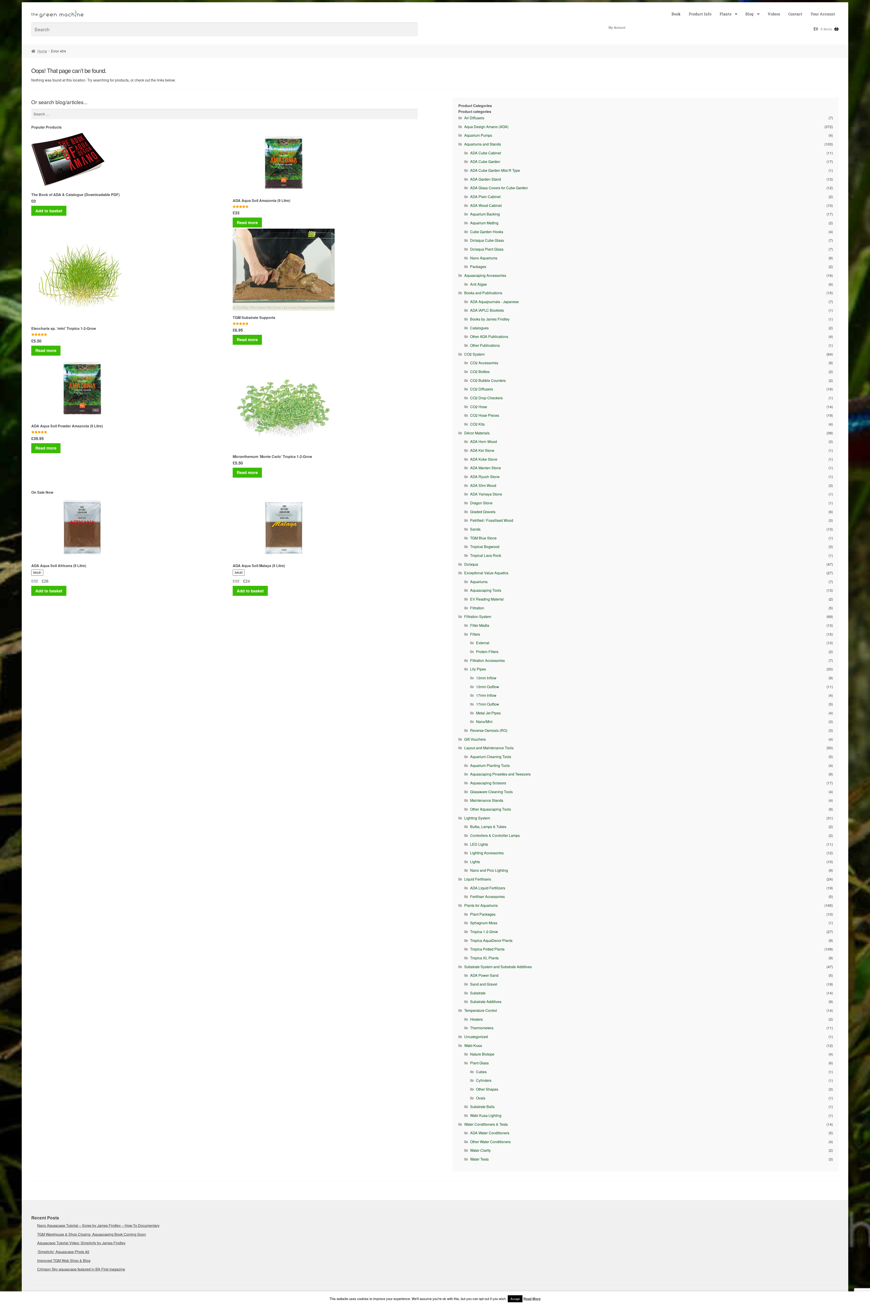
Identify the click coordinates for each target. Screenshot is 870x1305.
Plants (725, 14)
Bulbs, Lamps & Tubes (488, 826)
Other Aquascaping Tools (490, 809)
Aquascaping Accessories (485, 275)
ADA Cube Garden (485, 161)
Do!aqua (471, 564)
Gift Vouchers (475, 739)
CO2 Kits (477, 424)
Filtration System (477, 616)
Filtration (477, 608)
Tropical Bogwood (484, 546)
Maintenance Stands (486, 800)
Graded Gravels (482, 511)
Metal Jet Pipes (488, 713)
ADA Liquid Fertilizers (487, 888)
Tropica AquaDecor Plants (491, 940)
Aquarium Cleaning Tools (490, 756)
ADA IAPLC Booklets (487, 310)
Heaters (476, 1019)
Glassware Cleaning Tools (491, 791)
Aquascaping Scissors (488, 782)
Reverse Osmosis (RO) (488, 730)
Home (42, 51)
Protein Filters (487, 651)
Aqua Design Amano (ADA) (486, 126)
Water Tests (479, 1159)
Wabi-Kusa (473, 1045)
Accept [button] (515, 1299)
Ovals (480, 1098)
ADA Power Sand (484, 975)
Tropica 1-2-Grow (484, 931)
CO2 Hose (478, 406)
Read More (532, 1298)
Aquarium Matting (484, 222)
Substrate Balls (482, 1106)
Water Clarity (480, 1150)
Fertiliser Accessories (487, 896)
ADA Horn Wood (483, 441)
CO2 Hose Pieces (484, 415)
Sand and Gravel (483, 984)
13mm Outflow (487, 686)
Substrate (478, 993)
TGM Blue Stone (483, 538)
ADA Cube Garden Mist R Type (495, 170)
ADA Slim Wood (483, 485)
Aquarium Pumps (478, 135)
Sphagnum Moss (483, 922)
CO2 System (474, 354)
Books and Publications (483, 292)
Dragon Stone (481, 502)
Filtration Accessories (487, 660)
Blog (749, 14)
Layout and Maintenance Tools (489, 747)
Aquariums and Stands (482, 144)
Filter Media (479, 625)
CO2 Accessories (484, 362)
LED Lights (479, 844)
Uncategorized (476, 1036)
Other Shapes (487, 1089)
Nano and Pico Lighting (489, 870)
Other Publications (485, 345)
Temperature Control (480, 1010)
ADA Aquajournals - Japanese (494, 301)
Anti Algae (478, 284)
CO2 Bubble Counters (488, 380)
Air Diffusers (474, 117)
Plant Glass (479, 1063)
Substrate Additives (485, 1001)
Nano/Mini (484, 721)
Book (676, 14)
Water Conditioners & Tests (486, 1124)
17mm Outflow (487, 704)
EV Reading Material (487, 599)
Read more (247, 222)
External (482, 642)
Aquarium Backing (485, 214)
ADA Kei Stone (482, 450)
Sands (475, 529)
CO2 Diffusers (481, 389)
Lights (475, 861)
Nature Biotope (482, 1054)
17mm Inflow (486, 695)
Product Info (700, 14)
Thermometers (481, 1027)
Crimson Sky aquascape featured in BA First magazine (81, 1269)
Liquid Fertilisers (477, 879)
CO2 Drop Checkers (486, 397)
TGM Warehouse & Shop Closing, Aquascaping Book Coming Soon (91, 1234)
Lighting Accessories (487, 852)
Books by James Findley (490, 319)
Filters (475, 634)
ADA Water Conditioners (489, 1132)
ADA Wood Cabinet (486, 205)
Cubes (481, 1071)
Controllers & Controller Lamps (495, 835)
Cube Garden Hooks (486, 231)
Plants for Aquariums (481, 905)
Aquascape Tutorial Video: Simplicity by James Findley (81, 1242)
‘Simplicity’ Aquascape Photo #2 (63, 1251)
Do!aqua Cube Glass (487, 240)
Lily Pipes (478, 669)
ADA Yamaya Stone (486, 494)
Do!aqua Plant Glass (486, 249)
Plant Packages (482, 914)
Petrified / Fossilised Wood (491, 520)
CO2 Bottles (480, 371)
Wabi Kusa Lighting (485, 1115)
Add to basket (48, 211)
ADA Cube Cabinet (485, 153)
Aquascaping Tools (485, 590)
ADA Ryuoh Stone (485, 476)
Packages (478, 266)
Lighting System (477, 818)
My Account (617, 27)
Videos (774, 14)
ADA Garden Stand (485, 179)
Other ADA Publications (489, 336)
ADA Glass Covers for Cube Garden (499, 187)
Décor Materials (477, 433)
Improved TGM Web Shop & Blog (63, 1260)
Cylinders (483, 1080)
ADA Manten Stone (485, 467)
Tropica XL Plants (484, 957)
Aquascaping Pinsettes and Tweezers (500, 774)
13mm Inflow (486, 677)
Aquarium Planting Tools (490, 765)
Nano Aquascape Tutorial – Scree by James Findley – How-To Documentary (98, 1225)
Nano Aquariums (483, 258)
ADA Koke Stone (483, 459)
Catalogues (479, 327)
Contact (795, 14)
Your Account (822, 14)
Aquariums (479, 581)
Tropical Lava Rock (485, 555)
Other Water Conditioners (490, 1141)
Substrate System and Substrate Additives (498, 966)
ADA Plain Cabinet (485, 196)
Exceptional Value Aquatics (486, 572)
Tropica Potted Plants (487, 949)
